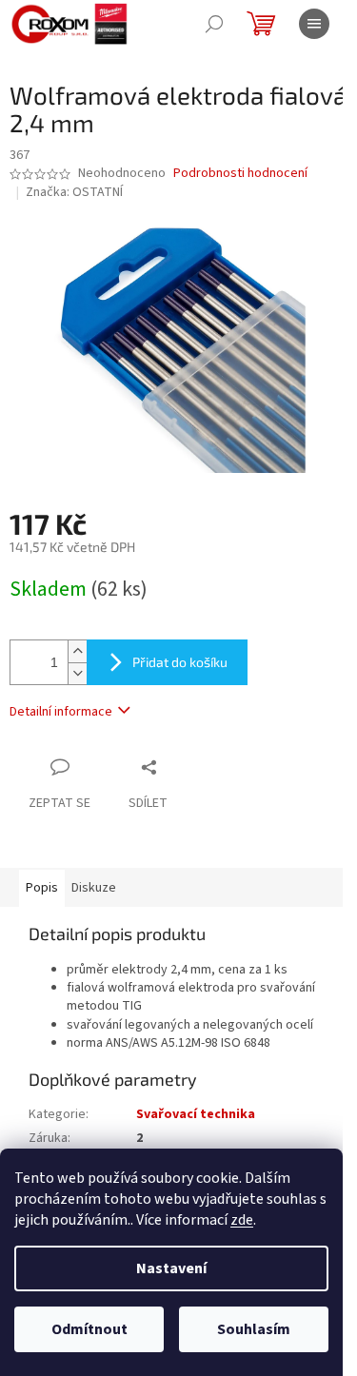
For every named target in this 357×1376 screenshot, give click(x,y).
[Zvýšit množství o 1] (77, 651)
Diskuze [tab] (93, 887)
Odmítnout (89, 1329)
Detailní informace (61, 711)
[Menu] (314, 24)
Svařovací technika (195, 1114)
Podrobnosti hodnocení (240, 174)
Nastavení (171, 1268)
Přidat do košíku (180, 662)
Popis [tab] (42, 887)
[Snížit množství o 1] (77, 673)
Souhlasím (253, 1329)
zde (241, 1219)
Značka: (74, 192)
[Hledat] (214, 24)
